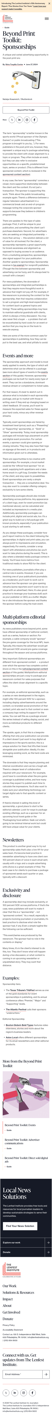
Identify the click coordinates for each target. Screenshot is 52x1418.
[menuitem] (12, 120)
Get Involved (11, 1312)
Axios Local (12, 1037)
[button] (49, 3)
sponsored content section (16, 174)
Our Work (9, 1285)
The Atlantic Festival (16, 1009)
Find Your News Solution (20, 1226)
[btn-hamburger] (46, 18)
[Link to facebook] (32, 1393)
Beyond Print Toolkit (26, 110)
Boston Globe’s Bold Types (19, 1025)
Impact (8, 1299)
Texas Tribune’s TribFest (22, 990)
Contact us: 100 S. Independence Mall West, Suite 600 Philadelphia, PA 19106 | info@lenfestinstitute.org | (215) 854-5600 (26, 1337)
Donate (6, 1252)
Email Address (13, 1374)
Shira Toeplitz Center (14, 64)
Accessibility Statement (13, 1330)
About (7, 1305)
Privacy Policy (9, 1325)
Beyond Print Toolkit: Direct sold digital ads (26, 1159)
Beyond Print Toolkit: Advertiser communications (22, 1141)
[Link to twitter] (6, 1393)
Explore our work (11, 1242)
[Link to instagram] (23, 1393)
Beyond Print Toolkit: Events (20, 1125)
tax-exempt (19, 265)
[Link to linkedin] (14, 1393)
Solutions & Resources (18, 1292)
